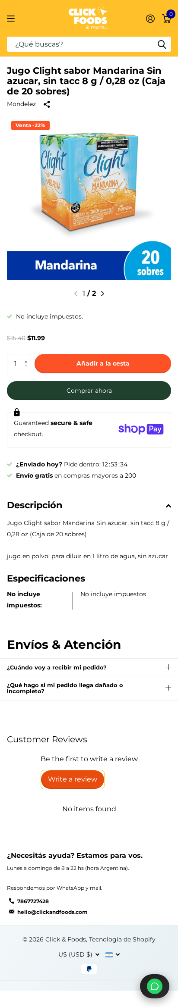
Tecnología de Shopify (122, 939)
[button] (102, 293)
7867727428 (33, 901)
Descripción (35, 505)
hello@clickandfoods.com (52, 912)
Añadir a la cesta (103, 363)
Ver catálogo (12, 18)
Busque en (161, 44)
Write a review (72, 779)
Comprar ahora (89, 390)
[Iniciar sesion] (150, 18)
